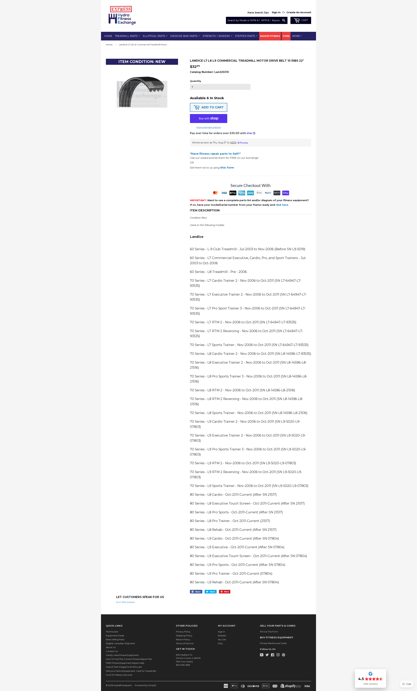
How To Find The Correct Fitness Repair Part (129, 659)
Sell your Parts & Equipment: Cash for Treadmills (131, 671)
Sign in (276, 12)
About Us (110, 647)
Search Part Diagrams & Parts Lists (124, 667)
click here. (282, 204)
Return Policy (183, 639)
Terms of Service (185, 643)
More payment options (208, 127)
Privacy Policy (183, 631)
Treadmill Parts (126, 36)
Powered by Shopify (145, 685)
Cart (304, 20)
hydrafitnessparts (123, 685)
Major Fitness (270, 36)
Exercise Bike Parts (184, 36)
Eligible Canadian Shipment (120, 643)
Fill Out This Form (269, 631)
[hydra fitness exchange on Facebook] (272, 655)
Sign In (221, 631)
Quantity (195, 81)
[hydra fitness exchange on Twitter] (267, 655)
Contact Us (112, 651)
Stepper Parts (245, 36)
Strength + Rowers (216, 36)
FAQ (220, 643)
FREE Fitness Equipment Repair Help (125, 663)
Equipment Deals (115, 635)
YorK (286, 36)
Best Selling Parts (115, 639)
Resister (222, 635)
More (296, 36)
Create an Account (299, 12)
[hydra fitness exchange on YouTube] (261, 655)
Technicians (112, 631)
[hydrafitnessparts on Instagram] (278, 655)
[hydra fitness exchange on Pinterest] (283, 655)
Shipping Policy (184, 635)
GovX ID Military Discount (119, 675)
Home (108, 36)
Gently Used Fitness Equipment (122, 655)
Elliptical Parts (154, 36)
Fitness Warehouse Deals (273, 643)
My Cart (222, 639)
